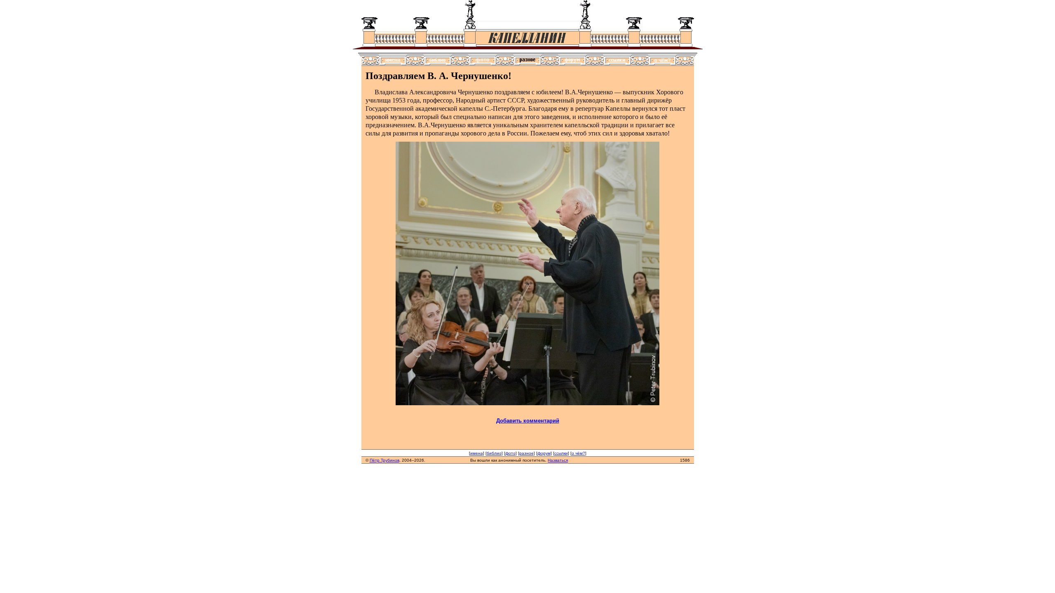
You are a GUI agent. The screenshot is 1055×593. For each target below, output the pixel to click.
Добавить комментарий (527, 421)
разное (526, 453)
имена (476, 453)
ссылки (561, 453)
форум (544, 453)
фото (510, 453)
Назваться (558, 460)
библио (494, 453)
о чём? (578, 453)
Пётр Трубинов (384, 460)
